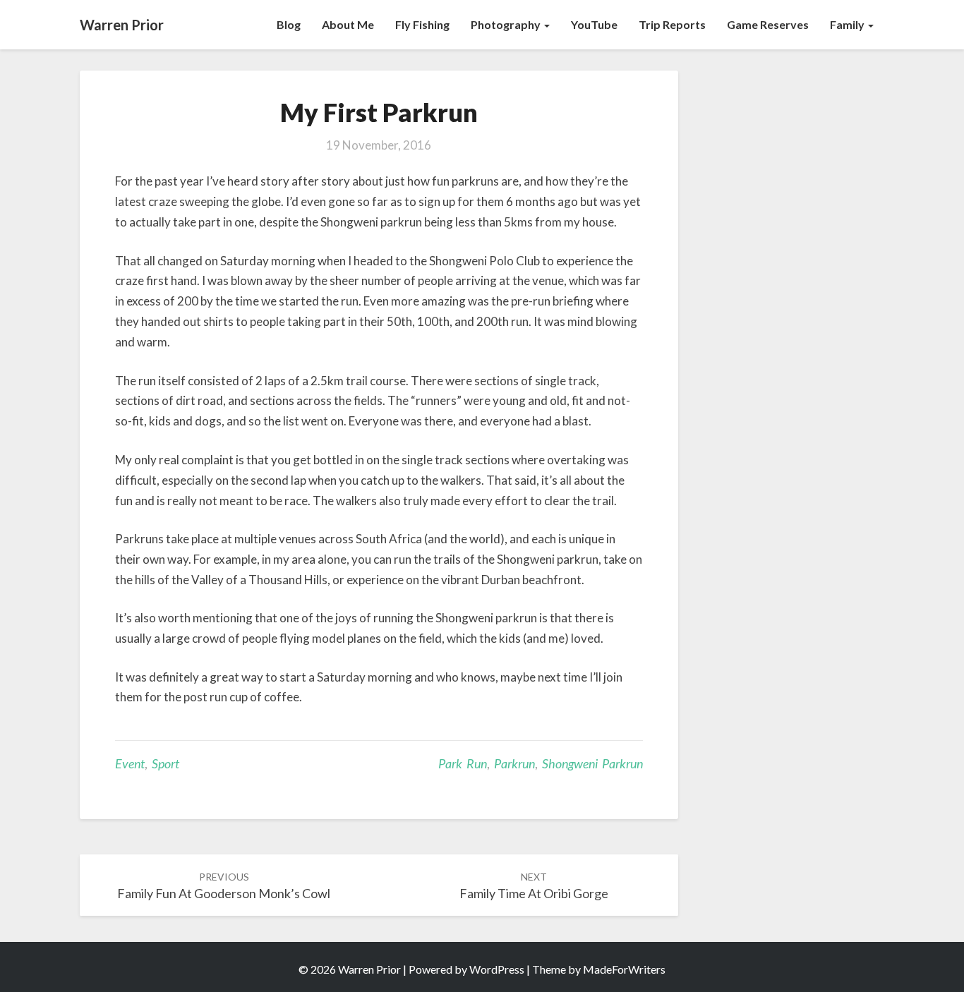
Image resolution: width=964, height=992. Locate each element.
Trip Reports (672, 24)
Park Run (462, 763)
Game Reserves (768, 24)
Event (130, 763)
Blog (289, 24)
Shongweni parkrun (592, 763)
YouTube (594, 24)
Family (848, 24)
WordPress (496, 969)
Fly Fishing (422, 24)
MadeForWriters (624, 969)
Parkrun (514, 763)
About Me (348, 24)
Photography (507, 24)
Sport (165, 763)
